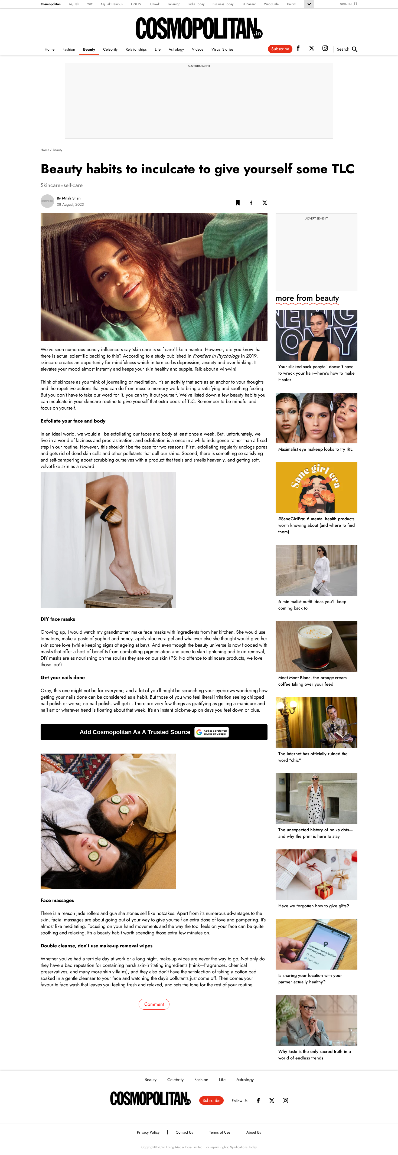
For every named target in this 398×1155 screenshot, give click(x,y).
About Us (253, 1132)
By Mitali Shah (69, 198)
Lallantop (174, 4)
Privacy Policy (148, 1132)
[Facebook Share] (251, 204)
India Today (196, 4)
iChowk (154, 4)
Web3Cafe (271, 4)
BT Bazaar (249, 4)
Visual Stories (222, 49)
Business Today (223, 4)
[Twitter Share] (264, 204)
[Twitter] (272, 1100)
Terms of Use (219, 1132)
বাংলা (89, 4)
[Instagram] (285, 1100)
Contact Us (184, 1132)
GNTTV (136, 4)
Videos (197, 49)
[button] (237, 204)
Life (158, 49)
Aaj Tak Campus (111, 4)
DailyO (291, 4)
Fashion (69, 49)
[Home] (150, 1098)
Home (49, 49)
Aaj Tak (74, 4)
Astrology (176, 49)
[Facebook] (258, 1100)
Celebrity (110, 49)
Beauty (89, 49)
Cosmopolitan (51, 4)
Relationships (136, 49)
